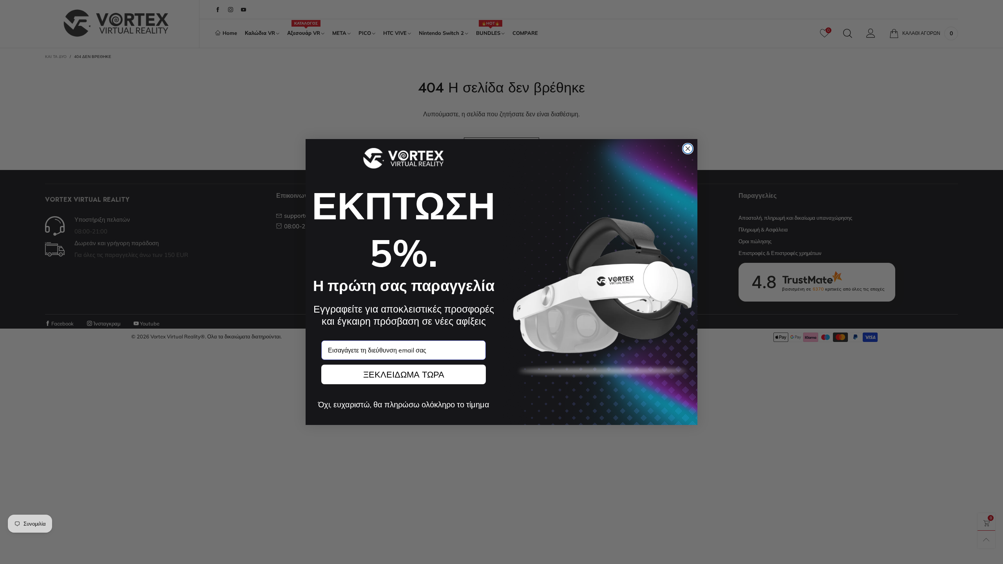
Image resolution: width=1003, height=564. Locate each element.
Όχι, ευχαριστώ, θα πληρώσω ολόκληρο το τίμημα (403, 404)
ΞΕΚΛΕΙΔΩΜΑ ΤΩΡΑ (403, 374)
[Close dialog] (688, 149)
